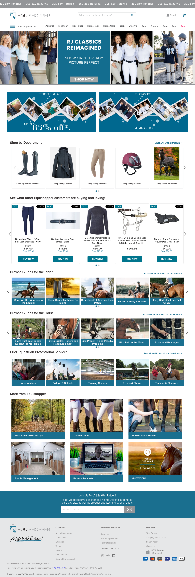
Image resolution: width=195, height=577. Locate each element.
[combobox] (107, 15)
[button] (96, 191)
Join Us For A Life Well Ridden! (97, 495)
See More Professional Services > (163, 353)
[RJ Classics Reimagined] (143, 112)
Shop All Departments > (168, 143)
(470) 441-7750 (58, 568)
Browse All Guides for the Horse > (162, 314)
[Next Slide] (182, 167)
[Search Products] (132, 15)
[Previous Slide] (12, 167)
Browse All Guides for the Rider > (163, 273)
